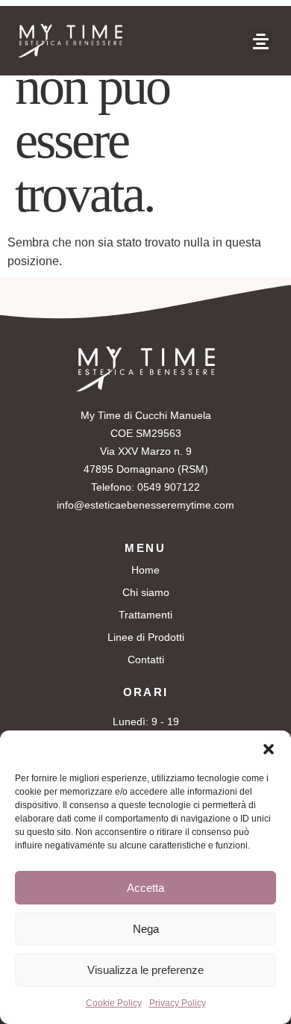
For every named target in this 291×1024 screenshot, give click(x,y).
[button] (268, 749)
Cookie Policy (114, 1003)
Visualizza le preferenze (145, 970)
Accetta (145, 887)
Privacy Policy (177, 1003)
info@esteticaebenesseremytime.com (145, 505)
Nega (146, 928)
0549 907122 (168, 487)
